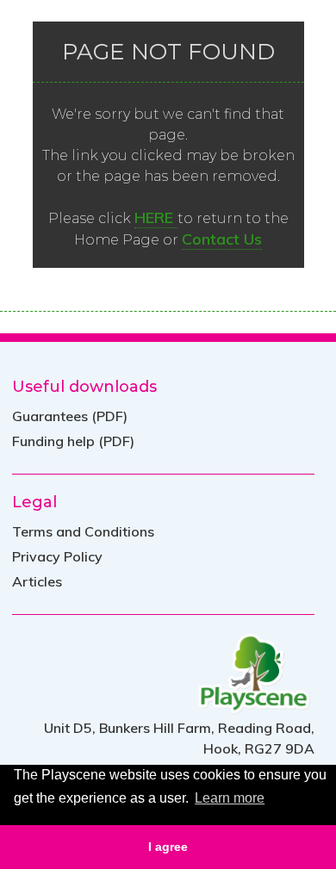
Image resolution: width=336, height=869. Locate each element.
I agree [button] (168, 846)
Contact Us (222, 239)
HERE (155, 217)
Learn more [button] (229, 798)
